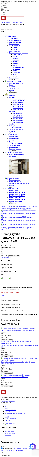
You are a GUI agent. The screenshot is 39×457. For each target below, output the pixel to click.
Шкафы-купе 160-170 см (17, 196)
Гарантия (7, 411)
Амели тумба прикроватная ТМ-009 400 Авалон (17, 330)
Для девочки (13, 136)
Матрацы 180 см (18, 122)
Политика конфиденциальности (15, 413)
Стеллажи (12, 87)
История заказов (10, 433)
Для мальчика (14, 138)
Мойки (15, 70)
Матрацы (12, 111)
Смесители (16, 72)
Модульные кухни (15, 40)
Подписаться (5, 452)
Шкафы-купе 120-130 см (17, 192)
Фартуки (15, 56)
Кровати (12, 97)
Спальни (11, 206)
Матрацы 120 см (18, 117)
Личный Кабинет (10, 431)
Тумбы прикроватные (16, 129)
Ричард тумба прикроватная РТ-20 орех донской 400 (19, 207)
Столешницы (17, 54)
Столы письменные (15, 143)
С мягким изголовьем (20, 99)
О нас (6, 406)
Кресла (11, 185)
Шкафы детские (14, 147)
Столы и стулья (14, 46)
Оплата (7, 408)
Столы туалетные (15, 127)
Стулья (15, 49)
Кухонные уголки (15, 51)
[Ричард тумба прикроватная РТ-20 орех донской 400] (19, 212)
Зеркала (12, 131)
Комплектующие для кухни (18, 53)
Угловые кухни (14, 44)
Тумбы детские (14, 145)
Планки (15, 58)
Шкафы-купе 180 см (15, 198)
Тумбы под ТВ (14, 88)
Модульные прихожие (17, 154)
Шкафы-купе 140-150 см (17, 194)
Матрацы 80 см (17, 113)
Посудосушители (18, 67)
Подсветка (16, 69)
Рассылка (8, 435)
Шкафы (11, 90)
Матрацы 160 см (18, 120)
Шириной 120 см (18, 104)
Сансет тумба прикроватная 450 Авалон (14, 377)
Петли (15, 65)
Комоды (12, 126)
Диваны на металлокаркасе (19, 183)
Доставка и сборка (10, 410)
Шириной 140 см (18, 106)
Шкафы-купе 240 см (15, 201)
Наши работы (13, 78)
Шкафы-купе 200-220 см (17, 199)
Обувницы (12, 156)
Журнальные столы (16, 83)
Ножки (15, 62)
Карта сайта (8, 420)
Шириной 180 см (18, 109)
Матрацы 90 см (17, 115)
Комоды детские (15, 149)
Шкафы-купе (13, 190)
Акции (7, 417)
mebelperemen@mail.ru (8, 401)
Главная (4, 206)
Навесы (15, 74)
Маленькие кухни (15, 42)
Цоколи (15, 63)
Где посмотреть (6, 257)
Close (2, 296)
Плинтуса (16, 60)
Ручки (15, 76)
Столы (15, 47)
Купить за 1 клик (14, 255)
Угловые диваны (15, 181)
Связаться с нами (10, 418)
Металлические (18, 102)
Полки (11, 85)
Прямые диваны (14, 180)
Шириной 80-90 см (18, 101)
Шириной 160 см (18, 108)
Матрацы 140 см (18, 118)
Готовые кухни (14, 38)
